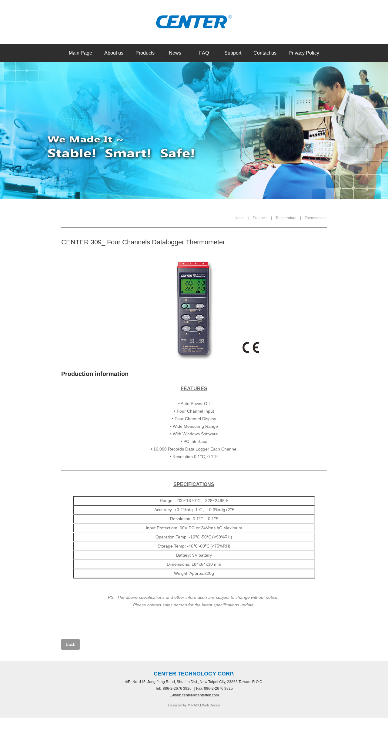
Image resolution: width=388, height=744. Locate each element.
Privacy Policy (304, 52)
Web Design (211, 705)
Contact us (264, 52)
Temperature (286, 218)
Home (240, 218)
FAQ (204, 52)
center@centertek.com (200, 695)
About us (113, 52)
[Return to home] (194, 21)
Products (145, 52)
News (175, 52)
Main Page (80, 52)
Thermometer (316, 218)
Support (232, 52)
